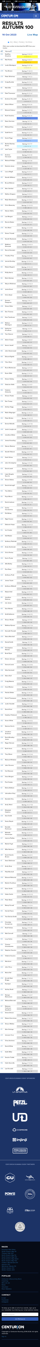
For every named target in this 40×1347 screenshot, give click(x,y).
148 (2, 435)
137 (2, 1006)
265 (2, 1000)
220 (2, 519)
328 (2, 1024)
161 (1, 256)
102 (2, 698)
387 (2, 855)
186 (2, 351)
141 (1, 424)
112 (1, 1052)
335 (2, 216)
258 (2, 933)
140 (2, 726)
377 (2, 569)
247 (2, 536)
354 (2, 1069)
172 (2, 396)
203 (2, 849)
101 (1, 603)
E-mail (4, 1298)
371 (2, 502)
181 (1, 88)
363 (2, 418)
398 (2, 648)
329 (2, 250)
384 (2, 950)
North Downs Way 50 (9, 1255)
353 (2, 743)
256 (2, 261)
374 (2, 340)
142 (2, 278)
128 (2, 468)
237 (2, 149)
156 (2, 1063)
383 (2, 956)
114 (1, 625)
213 (2, 922)
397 (2, 194)
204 (2, 160)
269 (2, 636)
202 (2, 961)
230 (2, 222)
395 (2, 547)
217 (2, 1046)
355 (2, 384)
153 (2, 760)
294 (2, 900)
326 (2, 93)
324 (2, 737)
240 (2, 429)
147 (2, 659)
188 (2, 390)
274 (2, 508)
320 (2, 967)
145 (2, 289)
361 (2, 267)
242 (2, 1018)
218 (2, 586)
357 (2, 177)
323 (2, 575)
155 (2, 664)
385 (2, 312)
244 (2, 306)
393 (2, 558)
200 (2, 631)
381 (2, 295)
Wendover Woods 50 (9, 1266)
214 (2, 317)
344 (2, 883)
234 (2, 188)
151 (1, 580)
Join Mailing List (20, 1319)
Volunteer (5, 1287)
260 (2, 552)
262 (2, 144)
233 (2, 76)
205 (2, 71)
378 (2, 401)
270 (2, 748)
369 (2, 452)
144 (2, 827)
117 (1, 861)
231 (2, 1035)
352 (2, 642)
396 (2, 407)
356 (2, 183)
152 (2, 530)
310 (2, 597)
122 (2, 1013)
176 (2, 1040)
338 (2, 670)
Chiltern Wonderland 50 (10, 1263)
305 (2, 653)
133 (2, 373)
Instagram (5, 1302)
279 (2, 65)
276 (2, 233)
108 (2, 379)
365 (2, 166)
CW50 (35, 12)
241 (2, 905)
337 (2, 127)
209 (2, 446)
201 (2, 681)
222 (2, 687)
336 (2, 754)
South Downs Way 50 (9, 1251)
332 (2, 457)
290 (2, 132)
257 (2, 368)
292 (2, 345)
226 (2, 564)
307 (2, 888)
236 (2, 362)
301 (2, 810)
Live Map (32, 34)
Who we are (6, 1283)
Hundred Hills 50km (8, 1250)
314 (2, 872)
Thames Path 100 (8, 1253)
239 (2, 799)
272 (2, 866)
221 (2, 104)
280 (2, 323)
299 (2, 228)
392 (2, 692)
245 (2, 765)
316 (2, 732)
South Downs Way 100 (9, 1257)
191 (1, 300)
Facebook (5, 1300)
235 (2, 972)
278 (2, 614)
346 (2, 844)
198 (2, 356)
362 (2, 720)
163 (2, 782)
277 (2, 244)
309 (2, 877)
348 (2, 715)
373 (2, 793)
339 (2, 480)
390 (2, 995)
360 (2, 205)
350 (2, 917)
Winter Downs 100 (8, 1268)
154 (2, 474)
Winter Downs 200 (8, 1270)
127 (2, 838)
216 (2, 984)
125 (2, 832)
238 (2, 704)
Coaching (5, 1281)
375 (2, 928)
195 (2, 608)
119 (1, 172)
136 (2, 496)
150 (2, 99)
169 (2, 491)
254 (2, 978)
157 (2, 211)
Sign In (4, 1336)
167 (2, 524)
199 (2, 592)
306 (2, 894)
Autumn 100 (6, 1264)
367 (2, 513)
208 (2, 676)
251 (2, 121)
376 (2, 239)
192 (2, 155)
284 (2, 82)
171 (1, 1029)
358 (2, 328)
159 (2, 805)
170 (2, 989)
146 (2, 771)
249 (2, 412)
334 (2, 816)
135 (2, 911)
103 (2, 272)
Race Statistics (7, 1289)
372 (2, 440)
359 (2, 138)
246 (2, 334)
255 (2, 1057)
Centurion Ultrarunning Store (12, 1279)
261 (2, 620)
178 (2, 944)
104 (2, 54)
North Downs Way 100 (9, 1261)
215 (2, 463)
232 (2, 116)
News (4, 1285)
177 (2, 110)
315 (2, 284)
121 (1, 788)
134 (2, 200)
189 (2, 60)
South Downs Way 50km (10, 1259)
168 (2, 776)
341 (2, 821)
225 (2, 485)
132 (2, 709)
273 (2, 541)
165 (2, 939)
